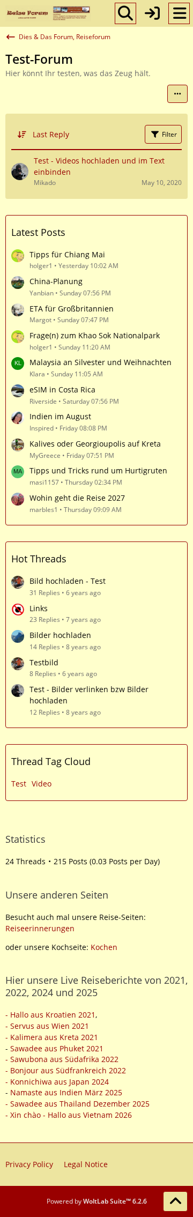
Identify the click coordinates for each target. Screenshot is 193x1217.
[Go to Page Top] (175, 1201)
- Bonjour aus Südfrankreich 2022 (65, 1070)
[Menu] (179, 13)
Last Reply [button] (51, 134)
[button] (177, 94)
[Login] (152, 13)
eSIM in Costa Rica (62, 389)
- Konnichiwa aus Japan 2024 (57, 1082)
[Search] (125, 13)
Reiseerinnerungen (40, 928)
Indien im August (60, 416)
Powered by (97, 1201)
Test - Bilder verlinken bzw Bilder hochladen (89, 695)
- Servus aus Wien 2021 (47, 1026)
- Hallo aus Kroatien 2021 (50, 1015)
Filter (169, 134)
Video (41, 783)
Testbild (43, 662)
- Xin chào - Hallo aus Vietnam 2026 (68, 1115)
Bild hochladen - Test (67, 581)
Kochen (104, 947)
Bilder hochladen (60, 635)
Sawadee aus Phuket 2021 (56, 1048)
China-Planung (56, 281)
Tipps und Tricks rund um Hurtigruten (98, 470)
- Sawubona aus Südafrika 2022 (61, 1059)
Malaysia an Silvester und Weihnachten (100, 362)
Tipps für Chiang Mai (67, 254)
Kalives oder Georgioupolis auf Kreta (95, 444)
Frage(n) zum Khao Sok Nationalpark (94, 335)
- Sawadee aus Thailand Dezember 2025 (77, 1104)
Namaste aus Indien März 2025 (66, 1092)
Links (38, 608)
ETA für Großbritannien (71, 308)
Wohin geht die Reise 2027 (77, 498)
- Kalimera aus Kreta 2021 (51, 1037)
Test (18, 783)
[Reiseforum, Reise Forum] (48, 13)
